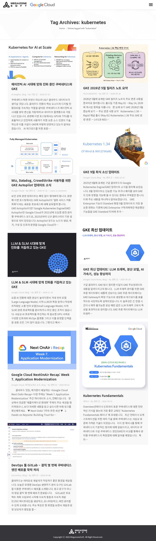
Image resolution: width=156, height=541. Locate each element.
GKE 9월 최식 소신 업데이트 (101, 172)
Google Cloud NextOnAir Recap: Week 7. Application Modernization (40, 376)
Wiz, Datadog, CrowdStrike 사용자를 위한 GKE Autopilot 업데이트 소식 (41, 182)
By (32, 94)
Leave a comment (58, 190)
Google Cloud (89, 177)
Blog (24, 94)
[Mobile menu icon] (151, 5)
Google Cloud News (92, 279)
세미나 (86, 401)
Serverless (16, 475)
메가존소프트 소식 (32, 384)
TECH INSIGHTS (90, 93)
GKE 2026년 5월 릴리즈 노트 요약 (105, 88)
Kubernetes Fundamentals (103, 395)
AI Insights (16, 94)
